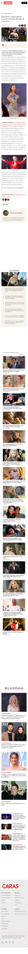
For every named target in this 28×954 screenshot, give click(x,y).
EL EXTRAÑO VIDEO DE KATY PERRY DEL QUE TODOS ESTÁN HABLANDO (13, 124)
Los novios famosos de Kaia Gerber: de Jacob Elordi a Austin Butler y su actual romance (19, 827)
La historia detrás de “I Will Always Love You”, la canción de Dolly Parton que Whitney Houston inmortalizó (13, 717)
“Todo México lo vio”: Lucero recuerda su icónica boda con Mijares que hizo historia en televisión (14, 322)
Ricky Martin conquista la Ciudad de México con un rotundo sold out (19, 848)
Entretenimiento (6, 13)
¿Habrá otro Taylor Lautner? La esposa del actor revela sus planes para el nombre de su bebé (13, 746)
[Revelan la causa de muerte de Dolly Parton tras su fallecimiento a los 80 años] (6, 816)
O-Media (4, 909)
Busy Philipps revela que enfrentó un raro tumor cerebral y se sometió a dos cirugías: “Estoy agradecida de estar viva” (14, 290)
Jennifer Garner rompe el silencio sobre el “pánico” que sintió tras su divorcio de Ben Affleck (13, 775)
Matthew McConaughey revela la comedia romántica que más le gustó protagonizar (14, 310)
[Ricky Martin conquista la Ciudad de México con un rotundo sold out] (6, 847)
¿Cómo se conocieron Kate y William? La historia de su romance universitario (14, 316)
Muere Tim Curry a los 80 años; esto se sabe (13, 804)
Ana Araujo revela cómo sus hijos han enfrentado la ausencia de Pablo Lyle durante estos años (14, 297)
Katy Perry (5, 204)
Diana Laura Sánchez (5, 26)
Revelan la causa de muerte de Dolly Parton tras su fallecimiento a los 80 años (19, 817)
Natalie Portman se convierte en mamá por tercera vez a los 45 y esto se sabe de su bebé (15, 304)
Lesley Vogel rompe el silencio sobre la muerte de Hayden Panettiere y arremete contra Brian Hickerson (19, 837)
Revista (24, 2)
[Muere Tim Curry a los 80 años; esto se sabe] (14, 790)
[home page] (8, 2)
